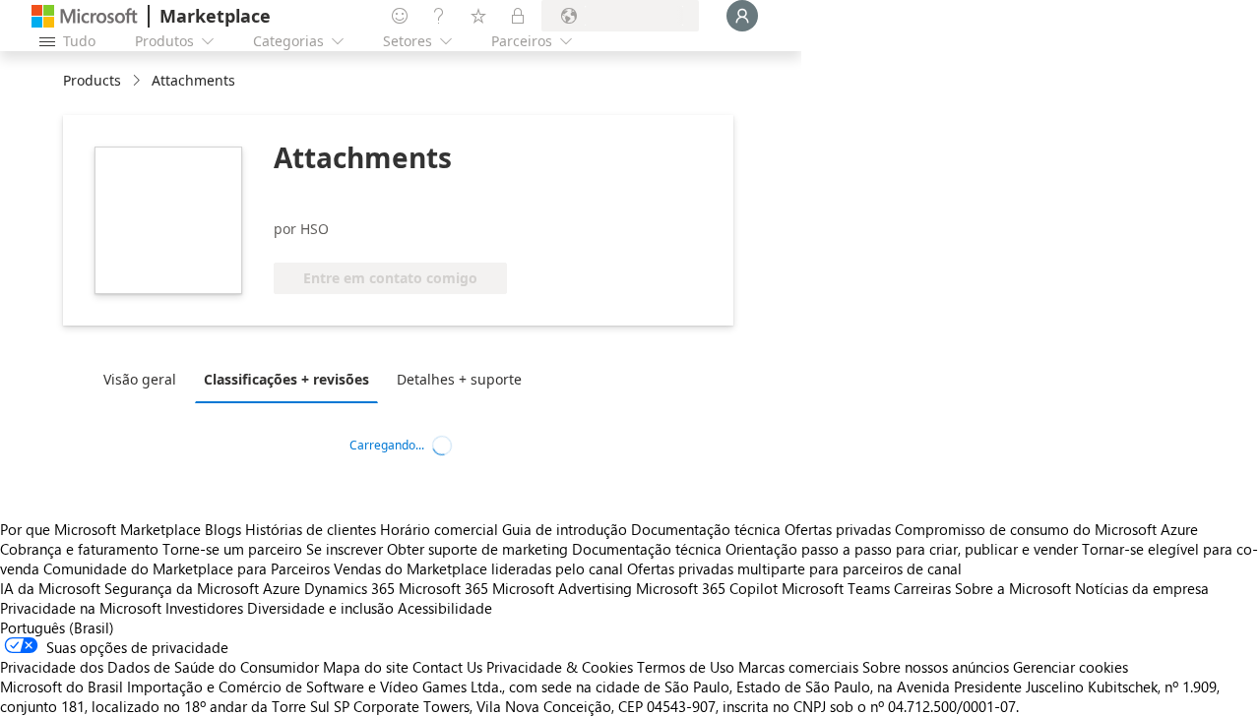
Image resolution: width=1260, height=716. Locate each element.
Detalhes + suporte (459, 379)
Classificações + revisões (286, 379)
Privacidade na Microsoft (80, 608)
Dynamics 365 (349, 588)
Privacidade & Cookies (559, 667)
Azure (281, 588)
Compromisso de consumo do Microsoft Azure (1046, 529)
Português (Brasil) (57, 627)
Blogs (223, 529)
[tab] (144, 378)
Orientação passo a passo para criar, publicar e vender (901, 549)
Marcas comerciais (798, 667)
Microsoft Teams (836, 588)
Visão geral (139, 379)
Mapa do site (366, 667)
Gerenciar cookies (1070, 667)
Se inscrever (344, 549)
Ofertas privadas (838, 529)
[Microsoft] (85, 16)
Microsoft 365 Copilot (707, 588)
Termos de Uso (685, 667)
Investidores (204, 608)
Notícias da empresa (1142, 588)
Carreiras (922, 588)
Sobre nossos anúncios (935, 667)
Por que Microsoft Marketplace (100, 529)
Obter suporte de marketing (477, 549)
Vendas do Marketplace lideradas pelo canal (478, 568)
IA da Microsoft (50, 588)
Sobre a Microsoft (1013, 588)
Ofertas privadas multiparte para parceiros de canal (794, 568)
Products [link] (92, 80)
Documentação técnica (706, 529)
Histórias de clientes (310, 529)
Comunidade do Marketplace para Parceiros (186, 568)
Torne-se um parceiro (232, 549)
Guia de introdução (564, 529)
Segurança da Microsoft (181, 588)
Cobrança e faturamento (79, 549)
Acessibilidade (445, 608)
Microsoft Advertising (562, 588)
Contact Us (447, 667)
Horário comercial (439, 529)
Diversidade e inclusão (320, 608)
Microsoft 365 (443, 588)
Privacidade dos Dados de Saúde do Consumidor (159, 667)
